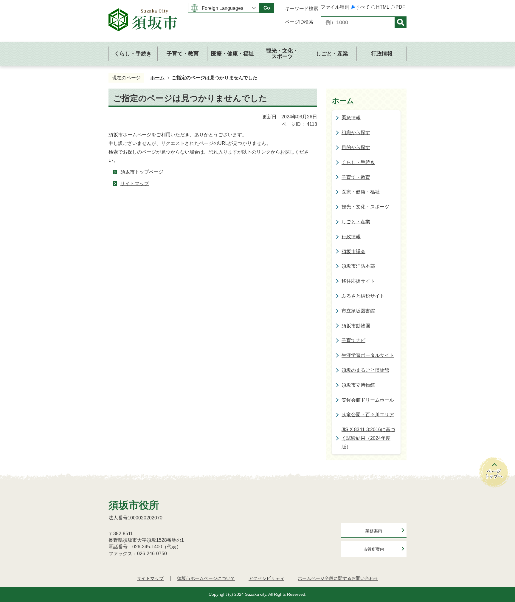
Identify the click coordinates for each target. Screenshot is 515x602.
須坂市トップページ (141, 171)
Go (266, 7)
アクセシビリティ (266, 578)
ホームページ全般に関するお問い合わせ (338, 578)
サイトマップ (134, 183)
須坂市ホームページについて (206, 578)
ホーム (157, 77)
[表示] (401, 22)
